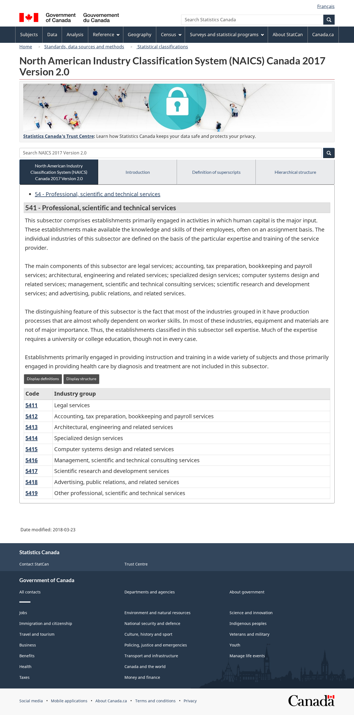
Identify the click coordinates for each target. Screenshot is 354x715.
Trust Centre (136, 564)
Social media (31, 700)
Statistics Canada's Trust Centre (58, 136)
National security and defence (152, 623)
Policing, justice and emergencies (155, 645)
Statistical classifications (162, 47)
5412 (31, 416)
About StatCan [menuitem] (288, 34)
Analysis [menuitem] (75, 34)
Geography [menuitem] (139, 34)
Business (27, 645)
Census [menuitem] (168, 34)
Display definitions (43, 378)
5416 (31, 460)
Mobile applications (69, 700)
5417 (31, 471)
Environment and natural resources (157, 612)
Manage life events (247, 655)
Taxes (24, 677)
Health (25, 666)
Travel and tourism (36, 634)
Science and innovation (251, 612)
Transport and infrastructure (151, 655)
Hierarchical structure (295, 172)
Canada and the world (145, 666)
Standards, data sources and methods (84, 47)
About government (247, 592)
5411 (31, 405)
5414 (31, 438)
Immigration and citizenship (45, 623)
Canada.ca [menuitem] (323, 34)
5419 (31, 493)
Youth (235, 645)
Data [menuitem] (52, 34)
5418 (31, 482)
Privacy (190, 700)
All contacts (30, 592)
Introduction (138, 172)
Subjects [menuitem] (29, 34)
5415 (31, 449)
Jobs (23, 612)
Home (25, 47)
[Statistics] (177, 108)
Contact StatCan (34, 564)
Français (326, 6)
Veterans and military (249, 634)
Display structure (81, 378)
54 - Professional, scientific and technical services (97, 194)
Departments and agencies (149, 592)
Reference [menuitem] (103, 34)
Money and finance (142, 677)
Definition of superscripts (216, 172)
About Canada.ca (111, 700)
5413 (31, 427)
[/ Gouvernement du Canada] (69, 18)
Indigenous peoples (248, 623)
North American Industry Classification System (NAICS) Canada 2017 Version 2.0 (58, 172)
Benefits (27, 655)
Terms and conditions (155, 700)
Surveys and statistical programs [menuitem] (224, 34)
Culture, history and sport (148, 634)
